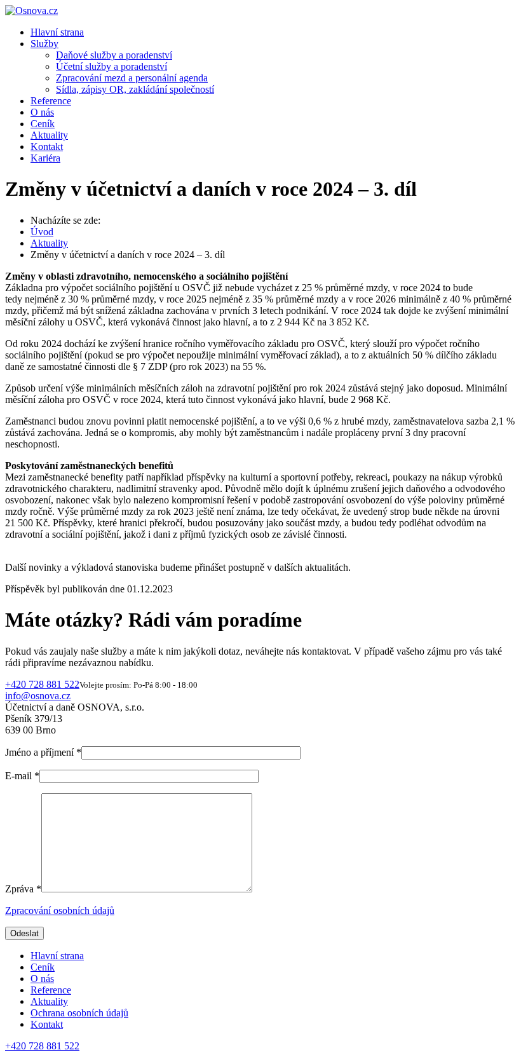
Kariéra (45, 158)
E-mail (22, 775)
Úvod (41, 231)
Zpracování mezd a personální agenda (132, 77)
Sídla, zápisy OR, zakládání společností (135, 89)
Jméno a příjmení (43, 752)
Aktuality (49, 135)
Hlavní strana (57, 32)
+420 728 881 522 (42, 684)
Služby (44, 43)
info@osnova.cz (38, 695)
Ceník (42, 123)
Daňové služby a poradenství (114, 55)
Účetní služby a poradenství (111, 66)
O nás (42, 112)
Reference (50, 100)
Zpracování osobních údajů (59, 910)
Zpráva (23, 888)
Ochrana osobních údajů (79, 1012)
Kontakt (46, 146)
